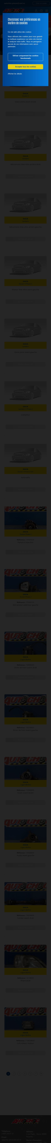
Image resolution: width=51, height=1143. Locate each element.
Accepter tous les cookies (25, 67)
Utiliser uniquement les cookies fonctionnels (25, 57)
